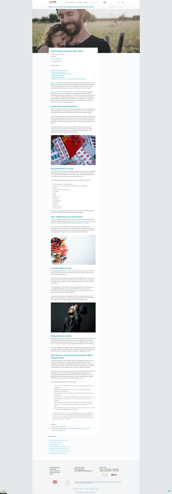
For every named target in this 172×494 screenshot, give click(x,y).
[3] (66, 100)
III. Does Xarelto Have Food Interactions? (61, 74)
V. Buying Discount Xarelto (57, 77)
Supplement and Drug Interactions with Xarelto (59, 448)
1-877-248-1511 (81, 467)
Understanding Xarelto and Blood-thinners (58, 453)
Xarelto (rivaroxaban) (56, 83)
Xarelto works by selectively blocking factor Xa (63, 92)
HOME (67, 2)
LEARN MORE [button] (79, 2)
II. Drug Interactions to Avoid (58, 72)
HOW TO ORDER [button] (73, 2)
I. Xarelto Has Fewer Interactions (59, 70)
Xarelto (93, 338)
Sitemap (97, 488)
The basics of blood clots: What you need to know (77, 428)
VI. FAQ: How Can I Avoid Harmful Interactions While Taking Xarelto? (68, 79)
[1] (57, 84)
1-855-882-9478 (80, 469)
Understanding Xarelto (54, 444)
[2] (90, 88)
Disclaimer (87, 488)
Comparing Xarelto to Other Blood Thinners (59, 440)
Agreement (92, 488)
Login (119, 2)
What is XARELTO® (60, 426)
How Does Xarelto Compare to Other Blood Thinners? (60, 451)
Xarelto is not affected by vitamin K (80, 221)
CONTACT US (86, 2)
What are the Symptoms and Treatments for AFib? (60, 446)
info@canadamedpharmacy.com (85, 470)
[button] (3, 492)
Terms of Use (76, 488)
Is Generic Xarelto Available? (55, 442)
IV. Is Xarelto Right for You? (58, 75)
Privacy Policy (82, 488)
